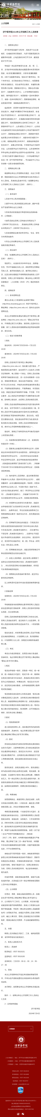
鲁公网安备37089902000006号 (21, 1103)
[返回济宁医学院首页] (20, 5)
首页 (33, 24)
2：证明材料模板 (11, 1004)
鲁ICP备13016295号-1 (29, 1100)
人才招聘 (38, 24)
